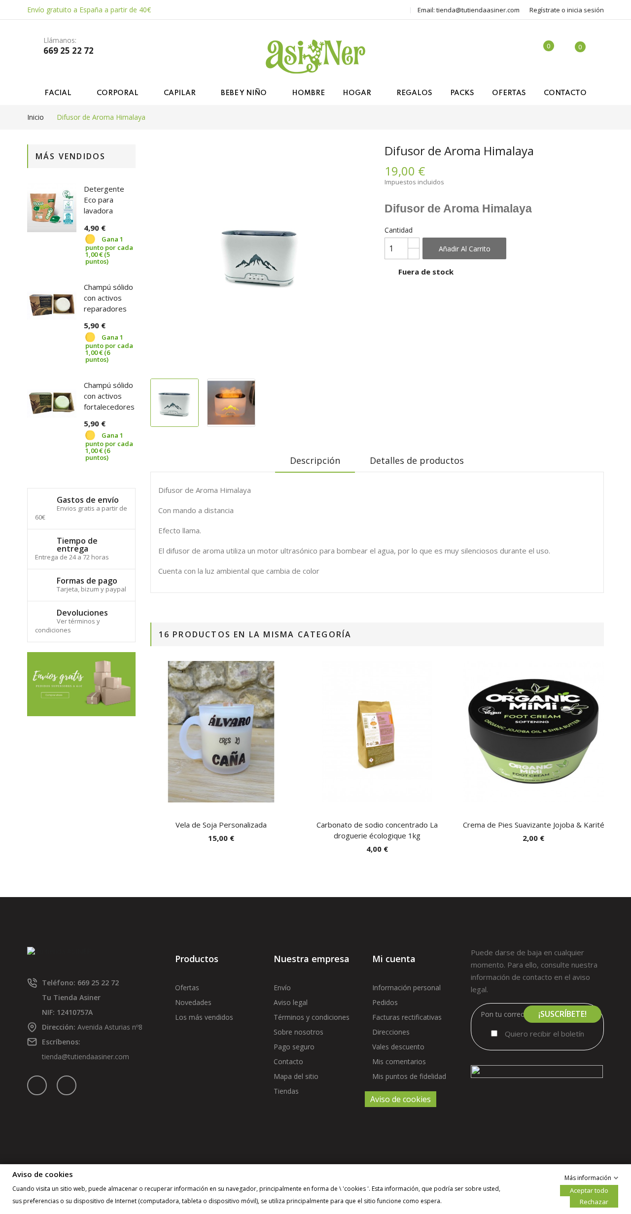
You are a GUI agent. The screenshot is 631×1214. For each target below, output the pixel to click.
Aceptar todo (589, 1189)
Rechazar (594, 1201)
